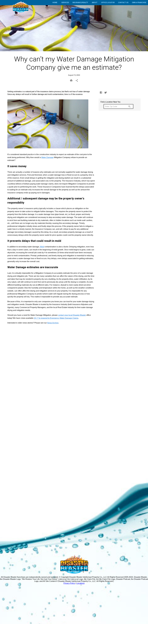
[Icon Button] (129, 106)
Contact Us (123, 2)
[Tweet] (105, 92)
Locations (81, 583)
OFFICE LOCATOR (108, 2)
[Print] (71, 80)
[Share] (76, 80)
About (94, 2)
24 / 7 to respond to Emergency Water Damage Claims (56, 318)
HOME (54, 2)
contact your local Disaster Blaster (72, 315)
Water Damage (47, 157)
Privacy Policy (69, 583)
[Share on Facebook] (101, 92)
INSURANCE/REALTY (80, 2)
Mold (42, 247)
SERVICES (65, 2)
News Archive (53, 323)
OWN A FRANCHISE (139, 2)
